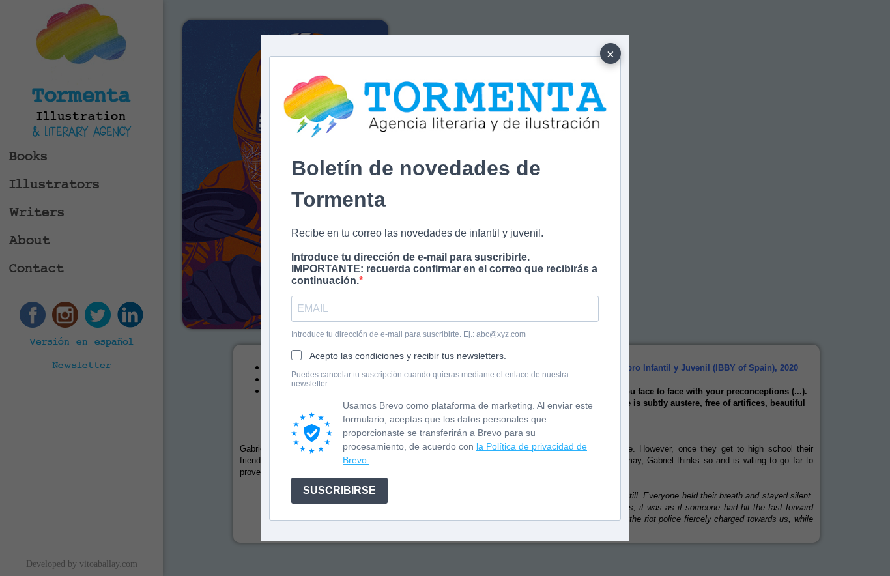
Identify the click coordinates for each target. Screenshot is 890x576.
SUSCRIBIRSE (339, 490)
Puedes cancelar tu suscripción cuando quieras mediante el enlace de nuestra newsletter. (430, 379)
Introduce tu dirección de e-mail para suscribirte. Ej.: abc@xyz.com (408, 334)
